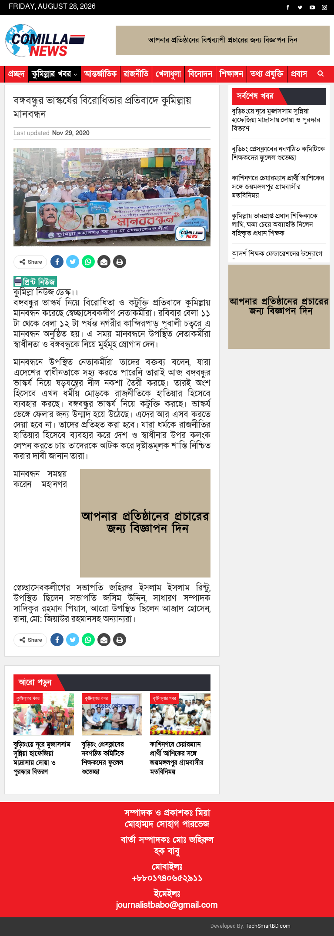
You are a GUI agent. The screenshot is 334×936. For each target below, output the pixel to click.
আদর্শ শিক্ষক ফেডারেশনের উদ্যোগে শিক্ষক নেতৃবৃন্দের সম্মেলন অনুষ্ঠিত (277, 258)
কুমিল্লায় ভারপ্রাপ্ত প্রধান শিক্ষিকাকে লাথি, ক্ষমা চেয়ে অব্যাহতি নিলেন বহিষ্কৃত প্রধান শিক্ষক (274, 224)
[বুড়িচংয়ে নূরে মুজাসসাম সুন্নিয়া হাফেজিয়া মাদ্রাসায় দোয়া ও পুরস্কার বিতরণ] (43, 714)
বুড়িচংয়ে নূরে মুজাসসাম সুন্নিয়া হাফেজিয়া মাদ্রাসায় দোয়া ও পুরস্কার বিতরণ (276, 119)
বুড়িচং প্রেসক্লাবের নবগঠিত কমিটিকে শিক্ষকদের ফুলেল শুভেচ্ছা (278, 153)
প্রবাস (299, 74)
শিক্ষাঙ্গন (231, 74)
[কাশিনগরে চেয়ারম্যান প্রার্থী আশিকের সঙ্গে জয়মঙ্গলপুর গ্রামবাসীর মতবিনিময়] (180, 714)
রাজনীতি (136, 74)
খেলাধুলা (168, 74)
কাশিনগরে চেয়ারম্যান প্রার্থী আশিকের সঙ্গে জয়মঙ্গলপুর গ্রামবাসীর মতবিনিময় (278, 186)
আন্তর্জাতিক (100, 74)
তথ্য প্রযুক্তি (267, 74)
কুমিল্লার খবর (51, 74)
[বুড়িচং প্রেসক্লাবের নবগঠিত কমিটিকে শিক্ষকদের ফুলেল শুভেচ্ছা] (112, 714)
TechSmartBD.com (268, 926)
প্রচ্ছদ (16, 74)
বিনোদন (200, 74)
